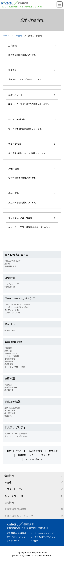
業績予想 (8, 350)
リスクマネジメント (12, 312)
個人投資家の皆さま (16, 255)
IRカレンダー (9, 330)
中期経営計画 (9, 286)
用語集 (7, 263)
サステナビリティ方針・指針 (15, 433)
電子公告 (45, 455)
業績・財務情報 (13, 342)
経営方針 (9, 278)
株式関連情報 (12, 401)
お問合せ (35, 540)
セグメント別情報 (11, 356)
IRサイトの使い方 (34, 459)
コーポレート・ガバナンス (19, 298)
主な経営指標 (9, 358)
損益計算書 (8, 364)
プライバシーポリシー (17, 537)
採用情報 (9, 502)
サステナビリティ (15, 427)
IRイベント (11, 324)
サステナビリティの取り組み (16, 436)
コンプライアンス (11, 310)
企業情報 (9, 475)
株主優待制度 (9, 413)
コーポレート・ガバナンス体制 (16, 307)
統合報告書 (8, 390)
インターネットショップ (42, 533)
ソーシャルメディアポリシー (44, 537)
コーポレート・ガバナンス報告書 (17, 304)
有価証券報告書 (10, 387)
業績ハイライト (10, 353)
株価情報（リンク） (26, 455)
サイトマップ (13, 540)
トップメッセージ (11, 284)
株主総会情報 (9, 410)
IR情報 (19, 35)
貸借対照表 (8, 361)
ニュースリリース (13, 496)
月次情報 (8, 348)
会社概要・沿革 (10, 266)
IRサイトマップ (14, 450)
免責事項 (53, 450)
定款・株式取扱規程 (12, 407)
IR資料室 (9, 378)
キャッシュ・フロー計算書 (14, 367)
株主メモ (8, 415)
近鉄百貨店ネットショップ (18, 516)
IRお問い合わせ (35, 450)
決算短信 (8, 384)
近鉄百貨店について (12, 261)
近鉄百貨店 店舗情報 (15, 509)
